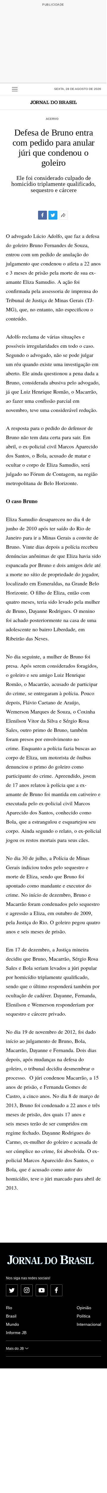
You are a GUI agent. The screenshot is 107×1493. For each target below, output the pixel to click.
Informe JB (16, 1332)
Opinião (84, 1307)
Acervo (52, 118)
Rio (9, 1307)
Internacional (89, 1324)
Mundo (12, 1324)
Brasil (11, 1316)
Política (83, 1316)
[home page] (53, 102)
